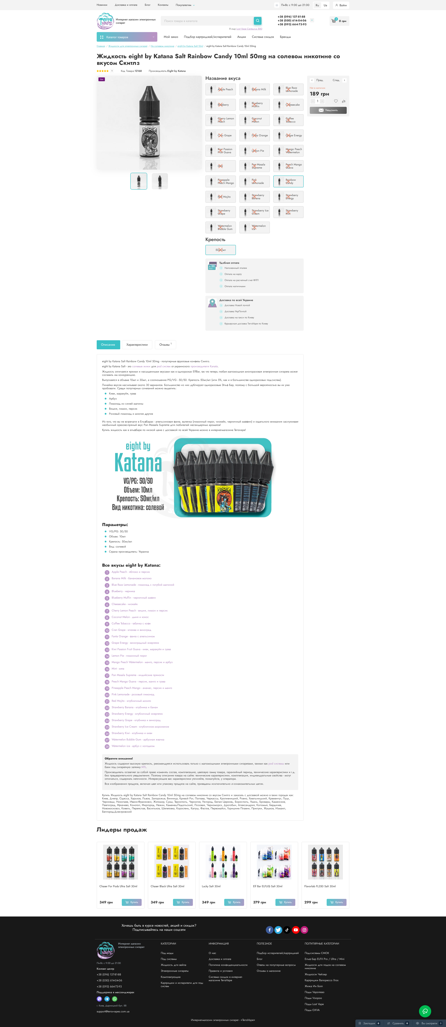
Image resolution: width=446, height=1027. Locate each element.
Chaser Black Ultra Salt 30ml (167, 886)
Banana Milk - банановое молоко (132, 578)
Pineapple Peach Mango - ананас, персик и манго (142, 688)
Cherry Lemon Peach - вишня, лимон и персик (140, 610)
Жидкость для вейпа (173, 965)
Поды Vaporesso (314, 992)
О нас (212, 953)
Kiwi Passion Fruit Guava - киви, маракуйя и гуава (141, 649)
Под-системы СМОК (317, 953)
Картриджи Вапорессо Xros (321, 980)
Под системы (169, 959)
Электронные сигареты (175, 971)
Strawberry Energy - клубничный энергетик (137, 714)
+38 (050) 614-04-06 (292, 20)
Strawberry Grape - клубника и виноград (136, 720)
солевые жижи (141, 366)
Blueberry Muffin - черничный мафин (134, 598)
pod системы (276, 764)
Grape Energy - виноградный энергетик (135, 643)
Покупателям (184, 5)
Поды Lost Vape (314, 1004)
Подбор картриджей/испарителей (207, 37)
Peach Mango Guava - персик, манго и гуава (138, 681)
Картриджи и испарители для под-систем (182, 984)
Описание (108, 344)
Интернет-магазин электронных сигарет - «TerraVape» (223, 1020)
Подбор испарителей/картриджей (278, 953)
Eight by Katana (176, 71)
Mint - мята (118, 669)
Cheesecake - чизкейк (125, 604)
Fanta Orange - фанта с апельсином (133, 636)
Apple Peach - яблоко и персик (131, 572)
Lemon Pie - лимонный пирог (129, 656)
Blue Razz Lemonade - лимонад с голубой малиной (143, 585)
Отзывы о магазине (268, 971)
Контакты (163, 5)
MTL (143, 767)
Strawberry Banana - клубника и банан (135, 707)
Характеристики (137, 344)
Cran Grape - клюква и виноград (131, 630)
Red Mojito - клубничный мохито (131, 701)
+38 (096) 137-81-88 (291, 17)
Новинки (102, 5)
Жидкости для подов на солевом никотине (325, 966)
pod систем (164, 366)
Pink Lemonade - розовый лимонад (133, 694)
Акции (241, 37)
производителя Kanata (204, 366)
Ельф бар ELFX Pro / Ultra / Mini (324, 959)
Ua (325, 5)
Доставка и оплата (126, 5)
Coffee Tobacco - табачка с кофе (131, 623)
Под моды (167, 953)
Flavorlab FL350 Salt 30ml (320, 886)
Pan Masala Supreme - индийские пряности (138, 675)
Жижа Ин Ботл (314, 986)
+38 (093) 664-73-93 (292, 24)
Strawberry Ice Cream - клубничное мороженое (140, 727)
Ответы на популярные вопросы (276, 965)
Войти (343, 5)
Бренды (285, 37)
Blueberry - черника (123, 591)
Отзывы (165, 344)
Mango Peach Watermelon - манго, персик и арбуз (142, 662)
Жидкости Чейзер (316, 974)
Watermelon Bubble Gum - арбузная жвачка (138, 739)
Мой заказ (171, 37)
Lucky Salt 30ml (211, 886)
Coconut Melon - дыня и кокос (130, 617)
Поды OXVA (312, 1010)
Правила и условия (221, 971)
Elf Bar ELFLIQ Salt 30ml (267, 886)
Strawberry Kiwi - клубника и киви (132, 733)
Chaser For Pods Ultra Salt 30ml (118, 886)
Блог (147, 5)
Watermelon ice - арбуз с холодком (133, 746)
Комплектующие (170, 977)
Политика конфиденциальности (228, 965)
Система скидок (263, 37)
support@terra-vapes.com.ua (113, 1011)
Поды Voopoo (313, 998)
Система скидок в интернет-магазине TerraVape (225, 978)
